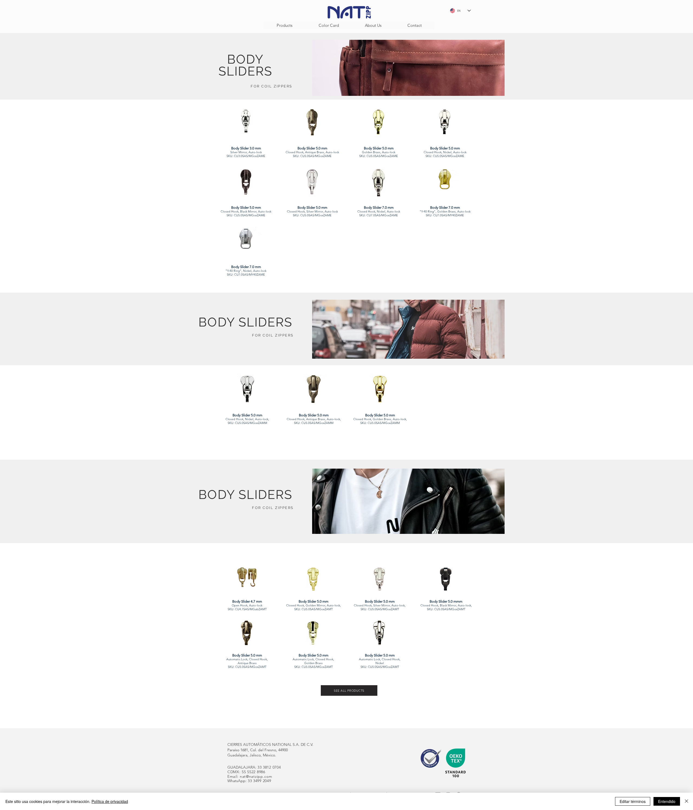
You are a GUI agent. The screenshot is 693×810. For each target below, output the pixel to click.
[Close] (686, 801)
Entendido (666, 801)
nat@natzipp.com (256, 776)
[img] (246, 137)
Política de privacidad (109, 801)
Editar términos (633, 801)
